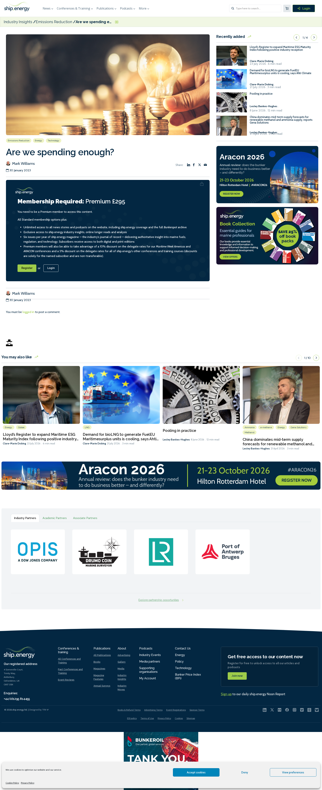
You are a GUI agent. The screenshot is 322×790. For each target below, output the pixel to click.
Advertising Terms (153, 709)
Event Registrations (176, 709)
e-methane (266, 427)
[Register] (304, 8)
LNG (87, 427)
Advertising (124, 655)
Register (26, 268)
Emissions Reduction (54, 22)
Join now (237, 675)
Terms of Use (147, 718)
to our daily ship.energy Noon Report (253, 694)
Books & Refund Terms (129, 709)
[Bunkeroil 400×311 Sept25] (161, 760)
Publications (105, 8)
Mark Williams (23, 163)
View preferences (293, 772)
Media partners (149, 661)
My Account (147, 678)
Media (121, 668)
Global (21, 427)
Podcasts (126, 8)
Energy (38, 140)
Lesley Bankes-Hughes (176, 439)
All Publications (102, 655)
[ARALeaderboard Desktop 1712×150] (161, 475)
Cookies (179, 718)
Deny (244, 772)
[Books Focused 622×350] (267, 235)
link (38, 548)
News (46, 8)
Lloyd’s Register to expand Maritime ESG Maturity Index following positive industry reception (280, 48)
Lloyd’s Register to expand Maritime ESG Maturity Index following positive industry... (40, 436)
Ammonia (250, 427)
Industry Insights (18, 22)
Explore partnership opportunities (158, 600)
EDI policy (132, 718)
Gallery (122, 662)
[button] (296, 37)
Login (51, 268)
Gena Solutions (298, 427)
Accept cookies (196, 772)
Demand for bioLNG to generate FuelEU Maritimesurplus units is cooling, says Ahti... (121, 436)
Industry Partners (25, 518)
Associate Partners (85, 518)
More (142, 8)
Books (97, 662)
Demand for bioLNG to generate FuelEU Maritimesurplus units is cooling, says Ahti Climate (280, 72)
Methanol (249, 432)
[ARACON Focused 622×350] (267, 174)
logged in (28, 312)
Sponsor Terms (197, 709)
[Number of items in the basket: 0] (287, 8)
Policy (179, 661)
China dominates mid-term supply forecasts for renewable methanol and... (278, 441)
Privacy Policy (27, 782)
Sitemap (191, 718)
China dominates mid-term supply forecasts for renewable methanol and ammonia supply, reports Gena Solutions (281, 120)
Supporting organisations (148, 670)
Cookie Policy (12, 782)
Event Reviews (66, 680)
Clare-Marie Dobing (14, 443)
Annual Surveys (102, 686)
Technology (53, 140)
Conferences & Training (73, 8)
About (122, 648)
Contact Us (183, 648)
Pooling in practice (261, 93)
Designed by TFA (38, 709)
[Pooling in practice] (231, 104)
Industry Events (150, 655)
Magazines (99, 668)
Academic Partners (54, 518)
